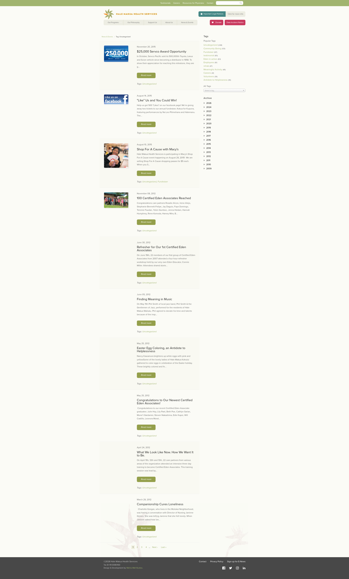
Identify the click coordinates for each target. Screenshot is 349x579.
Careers (176, 3)
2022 (208, 115)
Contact (210, 3)
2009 (208, 168)
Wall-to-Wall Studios (134, 568)
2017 (208, 135)
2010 (208, 164)
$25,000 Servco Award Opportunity (161, 51)
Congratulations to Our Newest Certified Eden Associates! (164, 401)
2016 (208, 140)
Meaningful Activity (213, 69)
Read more (146, 75)
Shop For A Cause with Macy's (158, 149)
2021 (208, 119)
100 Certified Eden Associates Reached (164, 198)
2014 (208, 148)
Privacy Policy (216, 561)
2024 (208, 107)
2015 (208, 144)
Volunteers (209, 76)
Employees (209, 62)
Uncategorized (149, 84)
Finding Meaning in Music (154, 299)
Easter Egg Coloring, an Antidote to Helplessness (161, 349)
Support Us (152, 22)
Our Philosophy (133, 22)
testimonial (209, 55)
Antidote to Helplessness (215, 80)
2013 (208, 152)
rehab (206, 66)
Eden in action (210, 59)
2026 (208, 103)
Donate (218, 22)
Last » (163, 547)
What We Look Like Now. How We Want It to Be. (165, 453)
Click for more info (235, 14)
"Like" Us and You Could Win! (157, 100)
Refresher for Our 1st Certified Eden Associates (161, 248)
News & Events (187, 22)
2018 (208, 131)
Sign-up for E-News (236, 561)
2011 (208, 160)
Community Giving (212, 48)
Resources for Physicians (193, 3)
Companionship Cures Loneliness (160, 504)
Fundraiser (163, 181)
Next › (155, 547)
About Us (169, 22)
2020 (208, 123)
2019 (208, 127)
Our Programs (113, 22)
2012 (208, 156)
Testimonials (165, 3)
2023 (208, 111)
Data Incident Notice (235, 22)
